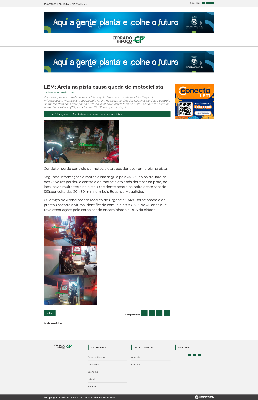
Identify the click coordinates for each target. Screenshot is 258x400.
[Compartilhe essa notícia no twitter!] (152, 313)
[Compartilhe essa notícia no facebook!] (144, 313)
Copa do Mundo (96, 357)
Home (50, 114)
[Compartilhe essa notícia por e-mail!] (159, 313)
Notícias (92, 386)
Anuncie (135, 357)
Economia (93, 372)
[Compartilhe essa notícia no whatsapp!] (167, 313)
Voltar (50, 313)
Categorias (62, 114)
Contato (135, 364)
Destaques (93, 364)
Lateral (91, 379)
